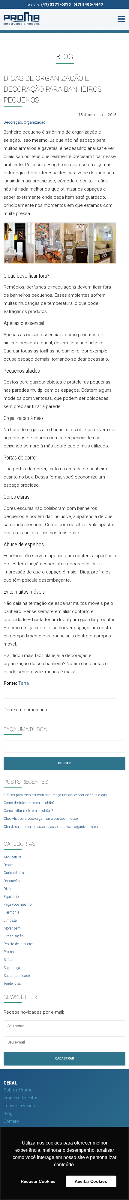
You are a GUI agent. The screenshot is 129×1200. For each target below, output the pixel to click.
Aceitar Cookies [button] (91, 1181)
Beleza (9, 865)
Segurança (12, 968)
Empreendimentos (21, 1097)
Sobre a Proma (18, 1090)
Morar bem (12, 928)
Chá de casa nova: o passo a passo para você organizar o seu (51, 827)
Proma (9, 952)
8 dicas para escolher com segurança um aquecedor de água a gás (55, 795)
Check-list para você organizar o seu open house (41, 818)
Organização (34, 122)
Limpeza (10, 920)
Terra (23, 683)
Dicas (8, 889)
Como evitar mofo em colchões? (28, 811)
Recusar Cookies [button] (38, 1181)
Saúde (8, 960)
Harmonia (11, 912)
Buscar (64, 763)
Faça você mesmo (18, 904)
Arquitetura (12, 857)
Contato (11, 1121)
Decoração (13, 122)
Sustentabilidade (17, 976)
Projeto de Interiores (19, 944)
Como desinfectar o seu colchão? (29, 803)
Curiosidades (14, 873)
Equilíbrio (11, 897)
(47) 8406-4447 (88, 4)
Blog (8, 1113)
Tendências (12, 983)
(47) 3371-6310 (56, 4)
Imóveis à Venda (19, 1105)
